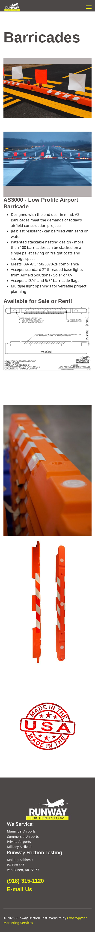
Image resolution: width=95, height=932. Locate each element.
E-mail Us (19, 889)
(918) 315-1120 (25, 881)
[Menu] (89, 7)
